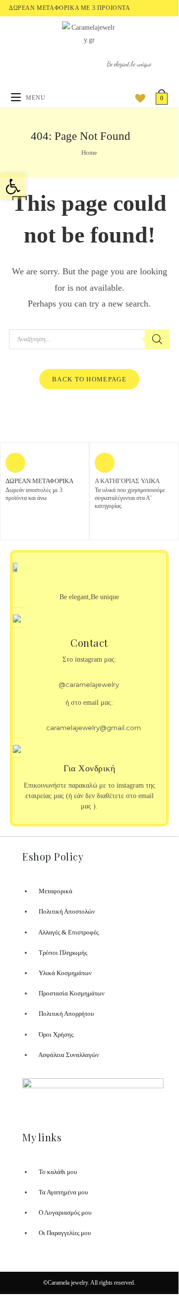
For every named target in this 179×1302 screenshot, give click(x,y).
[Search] (157, 339)
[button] (13, 186)
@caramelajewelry (89, 684)
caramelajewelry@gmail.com (93, 728)
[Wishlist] (137, 98)
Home (89, 152)
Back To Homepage (89, 379)
